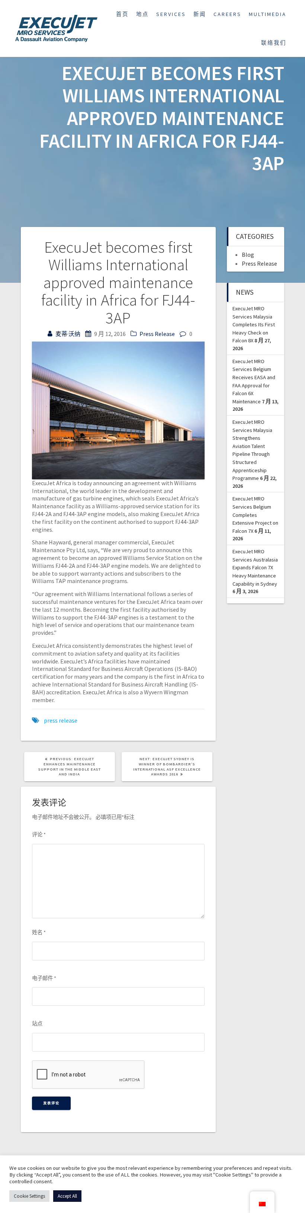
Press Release (157, 333)
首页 (122, 14)
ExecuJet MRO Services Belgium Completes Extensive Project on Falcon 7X (255, 514)
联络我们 (273, 42)
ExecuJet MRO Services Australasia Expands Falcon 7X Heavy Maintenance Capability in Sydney (255, 567)
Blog (248, 254)
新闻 (199, 14)
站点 (37, 1023)
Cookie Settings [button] (29, 1196)
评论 (39, 834)
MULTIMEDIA (267, 14)
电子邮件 (44, 978)
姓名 (39, 932)
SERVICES (171, 14)
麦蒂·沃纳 (67, 333)
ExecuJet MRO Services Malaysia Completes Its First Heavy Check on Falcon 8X (253, 324)
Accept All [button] (67, 1196)
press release (60, 720)
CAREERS (227, 14)
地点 (142, 14)
